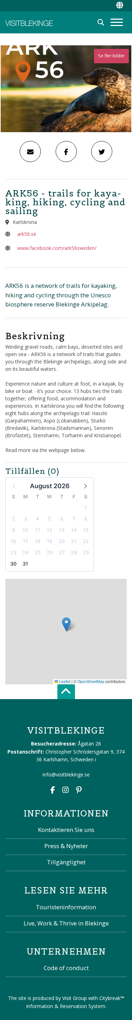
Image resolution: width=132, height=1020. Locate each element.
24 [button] (25, 552)
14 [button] (74, 530)
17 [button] (25, 541)
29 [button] (86, 552)
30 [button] (13, 564)
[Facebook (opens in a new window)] (52, 790)
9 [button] (13, 530)
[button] (85, 485)
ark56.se (26, 234)
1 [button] (85, 507)
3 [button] (25, 519)
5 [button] (49, 519)
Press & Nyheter (66, 846)
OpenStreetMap (90, 681)
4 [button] (37, 519)
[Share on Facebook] (66, 151)
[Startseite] (29, 22)
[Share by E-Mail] (30, 151)
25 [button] (37, 552)
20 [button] (61, 541)
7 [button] (74, 519)
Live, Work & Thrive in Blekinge (66, 923)
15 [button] (86, 530)
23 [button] (13, 552)
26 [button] (49, 552)
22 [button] (86, 541)
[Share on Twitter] (101, 151)
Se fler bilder (111, 56)
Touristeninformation (66, 907)
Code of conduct (66, 968)
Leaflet (64, 681)
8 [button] (85, 519)
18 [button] (37, 541)
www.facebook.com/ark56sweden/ (56, 248)
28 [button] (74, 552)
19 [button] (49, 541)
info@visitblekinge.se (66, 774)
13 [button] (61, 530)
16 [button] (13, 541)
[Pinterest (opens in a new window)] (79, 790)
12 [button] (49, 530)
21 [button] (74, 541)
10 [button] (25, 530)
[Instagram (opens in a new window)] (65, 790)
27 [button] (62, 552)
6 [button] (61, 519)
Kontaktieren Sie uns (66, 830)
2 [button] (13, 519)
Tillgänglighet (66, 862)
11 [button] (37, 530)
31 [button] (25, 564)
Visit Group (74, 998)
